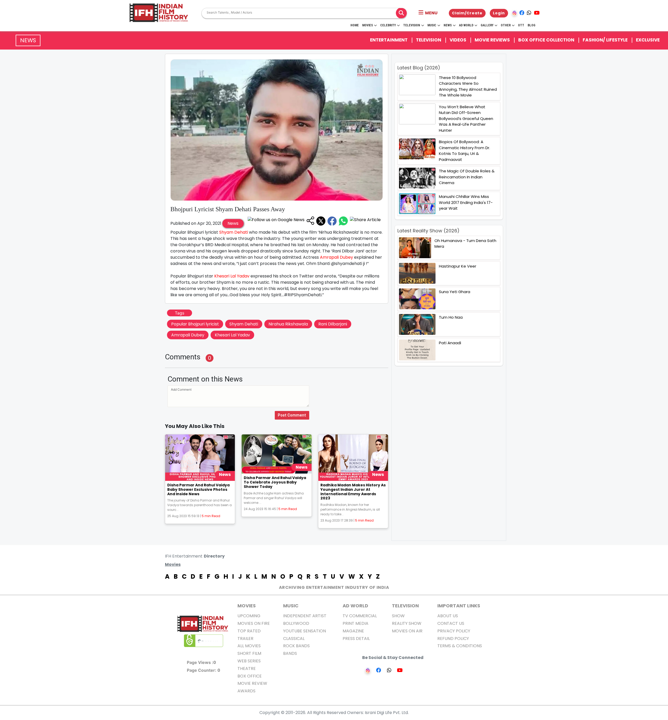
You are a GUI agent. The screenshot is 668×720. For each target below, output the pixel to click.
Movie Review (252, 683)
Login (499, 13)
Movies (367, 25)
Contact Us (450, 623)
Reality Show (406, 623)
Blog (531, 25)
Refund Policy (453, 639)
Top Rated (249, 631)
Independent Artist (304, 616)
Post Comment (292, 415)
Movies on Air (407, 631)
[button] (428, 13)
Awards (246, 691)
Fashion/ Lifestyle (605, 40)
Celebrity (388, 25)
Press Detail (356, 639)
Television (411, 25)
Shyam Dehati (233, 232)
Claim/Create (467, 13)
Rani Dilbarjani (332, 324)
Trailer (245, 639)
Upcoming (248, 616)
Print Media (355, 623)
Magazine (353, 631)
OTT (521, 25)
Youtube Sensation (304, 631)
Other (506, 25)
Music (431, 25)
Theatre (246, 668)
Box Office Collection (546, 40)
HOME (354, 25)
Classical (294, 639)
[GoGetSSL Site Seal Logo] (203, 640)
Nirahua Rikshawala (288, 324)
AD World (355, 605)
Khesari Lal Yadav (231, 276)
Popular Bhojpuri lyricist (195, 324)
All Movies (249, 646)
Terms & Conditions (459, 646)
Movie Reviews (492, 40)
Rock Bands (296, 646)
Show (398, 616)
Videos (458, 40)
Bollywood (296, 623)
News (448, 25)
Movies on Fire (253, 623)
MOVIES (246, 605)
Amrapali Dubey (336, 257)
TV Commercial (360, 616)
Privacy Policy (453, 631)
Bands (290, 653)
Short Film (249, 653)
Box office (249, 676)
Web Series (249, 661)
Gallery (487, 25)
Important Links (458, 605)
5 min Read (211, 516)
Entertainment (389, 40)
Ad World (466, 25)
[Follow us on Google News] (276, 221)
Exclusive (648, 40)
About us (447, 616)
